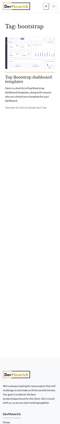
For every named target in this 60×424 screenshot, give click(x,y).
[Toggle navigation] (53, 6)
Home (6, 422)
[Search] (46, 6)
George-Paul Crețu (37, 107)
